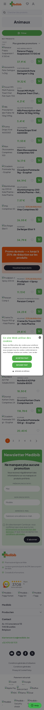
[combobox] (40, 337)
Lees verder (33, 352)
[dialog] (22, 355)
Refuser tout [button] (22, 365)
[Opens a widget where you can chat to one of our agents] (35, 706)
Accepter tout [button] (22, 358)
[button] (21, 371)
